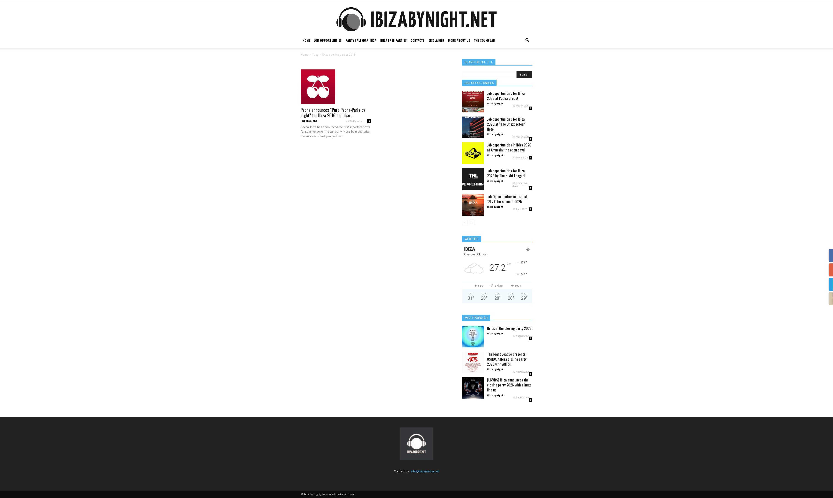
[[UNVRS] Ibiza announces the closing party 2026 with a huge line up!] (473, 388)
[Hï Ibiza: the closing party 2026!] (473, 336)
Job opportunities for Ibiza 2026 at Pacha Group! (506, 95)
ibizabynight (309, 120)
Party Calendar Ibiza (361, 40)
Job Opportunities (328, 40)
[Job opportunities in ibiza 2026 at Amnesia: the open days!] (473, 153)
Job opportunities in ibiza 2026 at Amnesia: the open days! (509, 147)
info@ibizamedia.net (425, 471)
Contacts (418, 40)
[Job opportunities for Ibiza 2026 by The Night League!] (473, 179)
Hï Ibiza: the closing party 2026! (509, 328)
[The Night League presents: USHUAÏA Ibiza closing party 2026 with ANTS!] (473, 362)
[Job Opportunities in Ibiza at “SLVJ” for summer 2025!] (473, 205)
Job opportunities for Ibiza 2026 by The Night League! (506, 173)
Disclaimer (436, 40)
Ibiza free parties (393, 40)
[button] (527, 40)
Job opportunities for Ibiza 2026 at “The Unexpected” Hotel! (506, 124)
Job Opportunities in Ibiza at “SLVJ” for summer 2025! (507, 199)
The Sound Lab (484, 40)
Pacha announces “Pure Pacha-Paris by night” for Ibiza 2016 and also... (333, 112)
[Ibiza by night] (416, 19)
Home (306, 40)
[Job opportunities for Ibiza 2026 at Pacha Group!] (473, 101)
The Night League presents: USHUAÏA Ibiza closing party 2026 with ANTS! (506, 359)
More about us (459, 40)
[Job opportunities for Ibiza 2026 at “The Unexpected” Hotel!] (473, 127)
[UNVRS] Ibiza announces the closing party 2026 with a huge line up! (509, 385)
